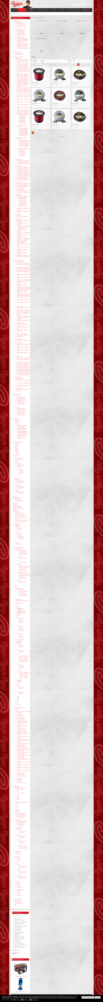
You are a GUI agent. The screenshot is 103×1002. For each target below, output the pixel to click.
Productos (22, 10)
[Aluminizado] (82, 25)
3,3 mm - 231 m (35, 124)
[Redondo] (42, 25)
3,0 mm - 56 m (55, 124)
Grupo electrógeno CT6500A (20, 976)
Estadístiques (34, 1000)
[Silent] (42, 43)
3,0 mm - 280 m (35, 82)
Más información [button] (72, 998)
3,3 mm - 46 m (55, 103)
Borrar (17, 953)
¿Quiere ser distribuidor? (74, 10)
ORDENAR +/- (36, 61)
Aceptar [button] (98, 997)
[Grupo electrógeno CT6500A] (21, 968)
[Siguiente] (91, 64)
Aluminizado (81, 33)
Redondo (41, 33)
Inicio (14, 10)
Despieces (53, 10)
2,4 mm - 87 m (34, 103)
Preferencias (26, 1000)
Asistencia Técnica (42, 10)
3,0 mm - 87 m (75, 103)
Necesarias (18, 1000)
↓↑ (21, 918)
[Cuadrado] (62, 25)
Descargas (31, 10)
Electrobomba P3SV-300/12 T (20, 991)
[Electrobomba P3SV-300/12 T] (20, 984)
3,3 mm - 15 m (75, 82)
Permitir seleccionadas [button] (88, 997)
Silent (41, 51)
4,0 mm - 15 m (75, 124)
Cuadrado (62, 33)
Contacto (61, 10)
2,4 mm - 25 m (55, 82)
